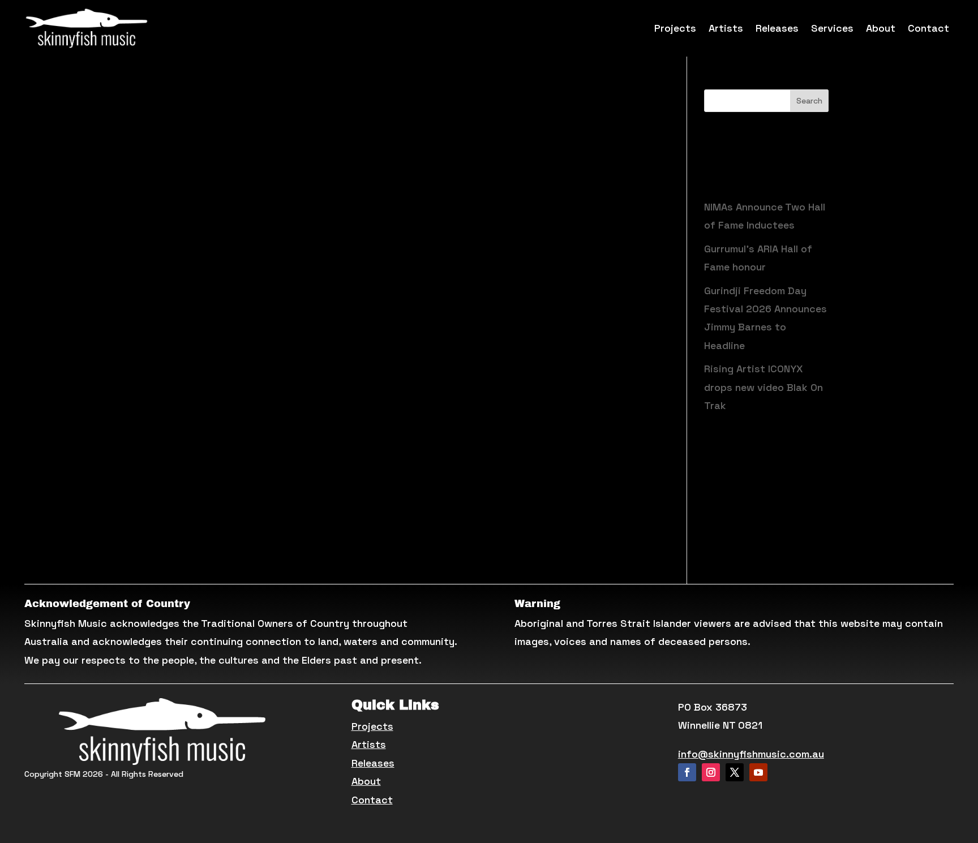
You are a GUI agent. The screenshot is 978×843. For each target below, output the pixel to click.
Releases (777, 28)
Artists (726, 28)
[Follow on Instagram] (711, 772)
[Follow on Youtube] (758, 772)
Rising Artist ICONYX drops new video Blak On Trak (763, 387)
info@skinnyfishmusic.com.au (751, 753)
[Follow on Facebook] (687, 772)
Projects (675, 28)
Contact (928, 28)
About (880, 28)
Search (809, 101)
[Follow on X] (735, 772)
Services (832, 28)
